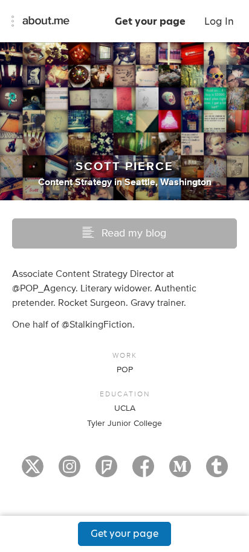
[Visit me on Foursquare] (106, 472)
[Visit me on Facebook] (143, 472)
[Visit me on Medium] (180, 472)
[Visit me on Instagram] (69, 472)
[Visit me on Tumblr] (217, 472)
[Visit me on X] (33, 472)
